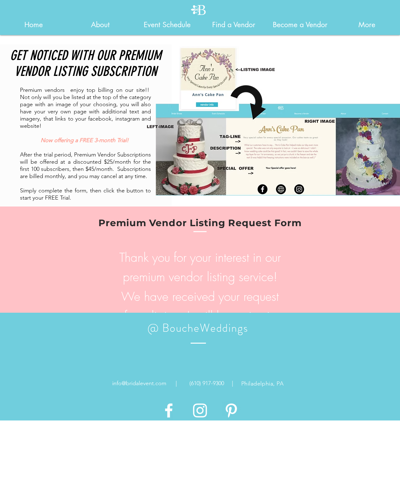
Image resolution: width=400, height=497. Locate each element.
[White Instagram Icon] (200, 410)
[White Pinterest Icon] (231, 410)
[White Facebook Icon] (168, 410)
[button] (100, 24)
